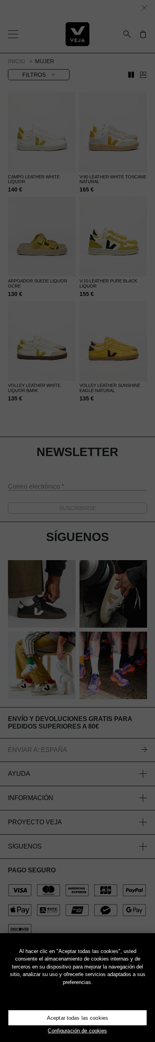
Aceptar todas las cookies (77, 1018)
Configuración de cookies (77, 1031)
